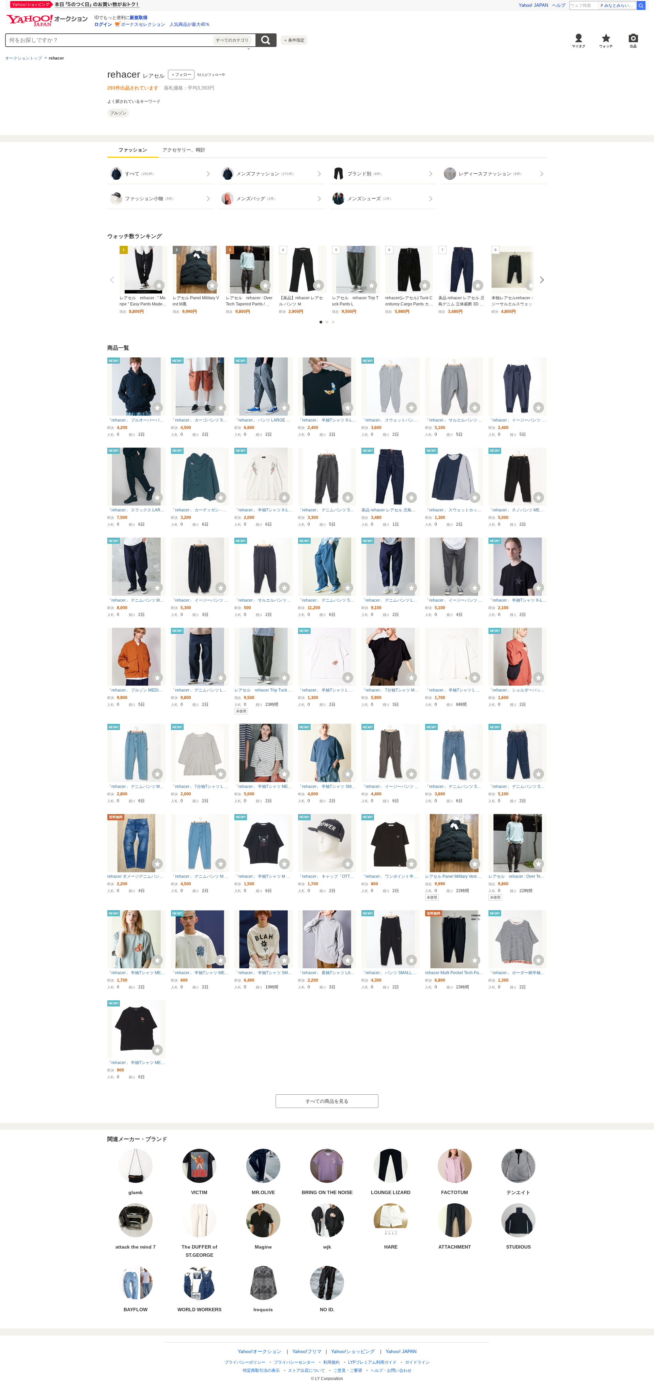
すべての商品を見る (327, 1101)
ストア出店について (306, 1370)
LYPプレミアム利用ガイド (372, 1362)
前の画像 (113, 280)
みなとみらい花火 (620, 5)
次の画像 (540, 280)
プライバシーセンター (294, 1362)
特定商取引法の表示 (261, 1370)
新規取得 (138, 17)
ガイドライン (417, 1362)
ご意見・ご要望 (347, 1370)
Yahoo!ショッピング (353, 1351)
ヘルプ (558, 5)
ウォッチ (606, 46)
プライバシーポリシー (244, 1362)
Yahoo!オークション (259, 1351)
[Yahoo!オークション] (48, 16)
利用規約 (331, 1362)
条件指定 (294, 40)
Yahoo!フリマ (307, 1351)
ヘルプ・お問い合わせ (391, 1370)
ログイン (103, 24)
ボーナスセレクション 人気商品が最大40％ (165, 24)
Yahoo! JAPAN (533, 5)
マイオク (579, 46)
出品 (633, 46)
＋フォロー (181, 74)
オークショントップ (23, 58)
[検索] (641, 5)
